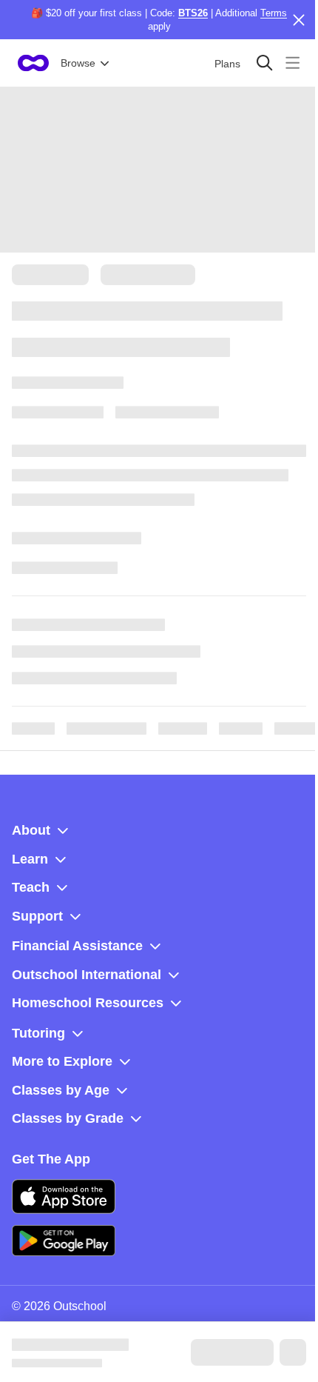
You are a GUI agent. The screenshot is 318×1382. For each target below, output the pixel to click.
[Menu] (292, 62)
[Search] (264, 62)
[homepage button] (33, 63)
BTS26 (193, 13)
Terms (273, 13)
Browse (78, 63)
